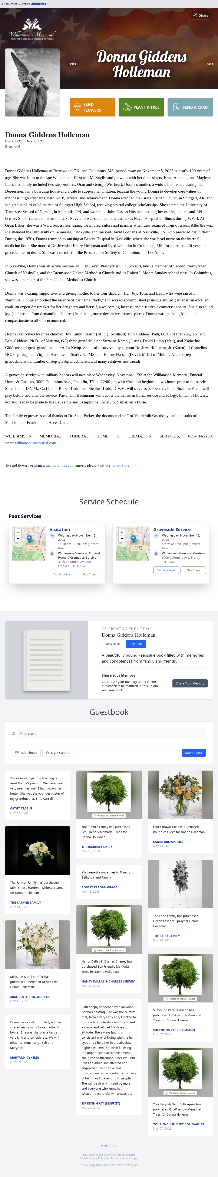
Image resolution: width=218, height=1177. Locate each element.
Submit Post (193, 753)
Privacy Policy (97, 1158)
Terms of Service (121, 1158)
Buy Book (135, 644)
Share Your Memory (190, 683)
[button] (29, 539)
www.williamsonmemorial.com (30, 443)
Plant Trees (89, 574)
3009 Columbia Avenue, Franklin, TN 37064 (75, 564)
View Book (112, 644)
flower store (120, 465)
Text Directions (62, 574)
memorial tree (56, 465)
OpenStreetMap (113, 1165)
